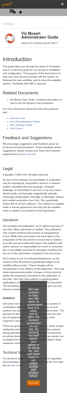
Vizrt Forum (16, 128)
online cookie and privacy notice (33, 369)
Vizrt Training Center (21, 125)
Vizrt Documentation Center (25, 121)
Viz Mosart (8, 24)
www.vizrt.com (17, 118)
